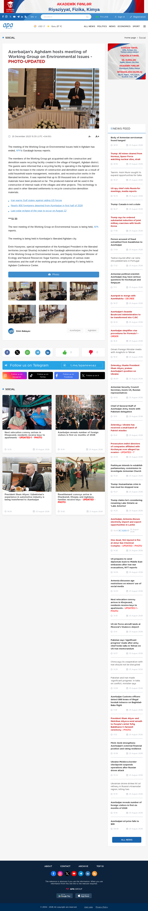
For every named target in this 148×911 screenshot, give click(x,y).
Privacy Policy (102, 907)
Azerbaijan (75, 330)
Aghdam (92, 330)
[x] (67, 874)
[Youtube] (14, 17)
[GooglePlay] (64, 896)
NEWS (112, 26)
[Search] (87, 17)
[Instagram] (6, 16)
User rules (88, 907)
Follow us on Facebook (68, 375)
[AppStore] (83, 896)
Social (142, 37)
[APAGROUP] (74, 889)
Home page (130, 38)
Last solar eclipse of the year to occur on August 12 (38, 210)
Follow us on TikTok (42, 375)
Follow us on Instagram (16, 375)
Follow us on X (92, 375)
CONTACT (65, 866)
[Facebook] (3, 16)
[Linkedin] (22, 17)
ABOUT (48, 866)
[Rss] (26, 17)
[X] (10, 17)
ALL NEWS (89, 26)
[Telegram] (18, 17)
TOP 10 (100, 866)
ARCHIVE (83, 866)
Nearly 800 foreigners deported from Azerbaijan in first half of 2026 (47, 205)
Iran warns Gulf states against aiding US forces (36, 200)
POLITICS (102, 26)
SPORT (136, 26)
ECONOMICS (124, 26)
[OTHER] (144, 26)
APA (18, 150)
